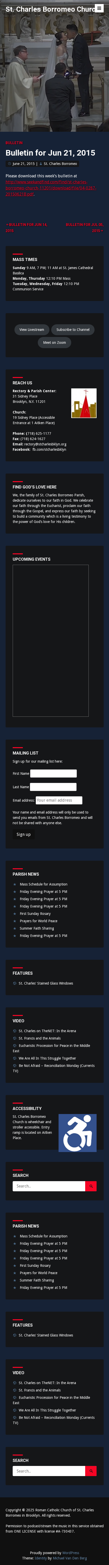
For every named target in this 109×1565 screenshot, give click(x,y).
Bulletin (14, 143)
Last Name (21, 787)
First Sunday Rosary (35, 914)
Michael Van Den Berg (70, 1558)
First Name (21, 773)
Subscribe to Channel (73, 330)
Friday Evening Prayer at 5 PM (43, 892)
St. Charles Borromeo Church (52, 9)
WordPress (70, 1553)
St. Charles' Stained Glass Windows (46, 983)
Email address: (24, 800)
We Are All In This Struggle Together (47, 1058)
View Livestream (32, 330)
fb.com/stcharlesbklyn (49, 449)
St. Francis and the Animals (40, 1038)
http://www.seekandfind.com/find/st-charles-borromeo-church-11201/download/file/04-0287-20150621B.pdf (51, 188)
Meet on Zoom (54, 343)
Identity (41, 1558)
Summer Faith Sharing (37, 928)
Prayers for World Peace (38, 921)
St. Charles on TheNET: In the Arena (47, 1031)
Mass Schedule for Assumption (43, 884)
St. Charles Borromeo (60, 164)
